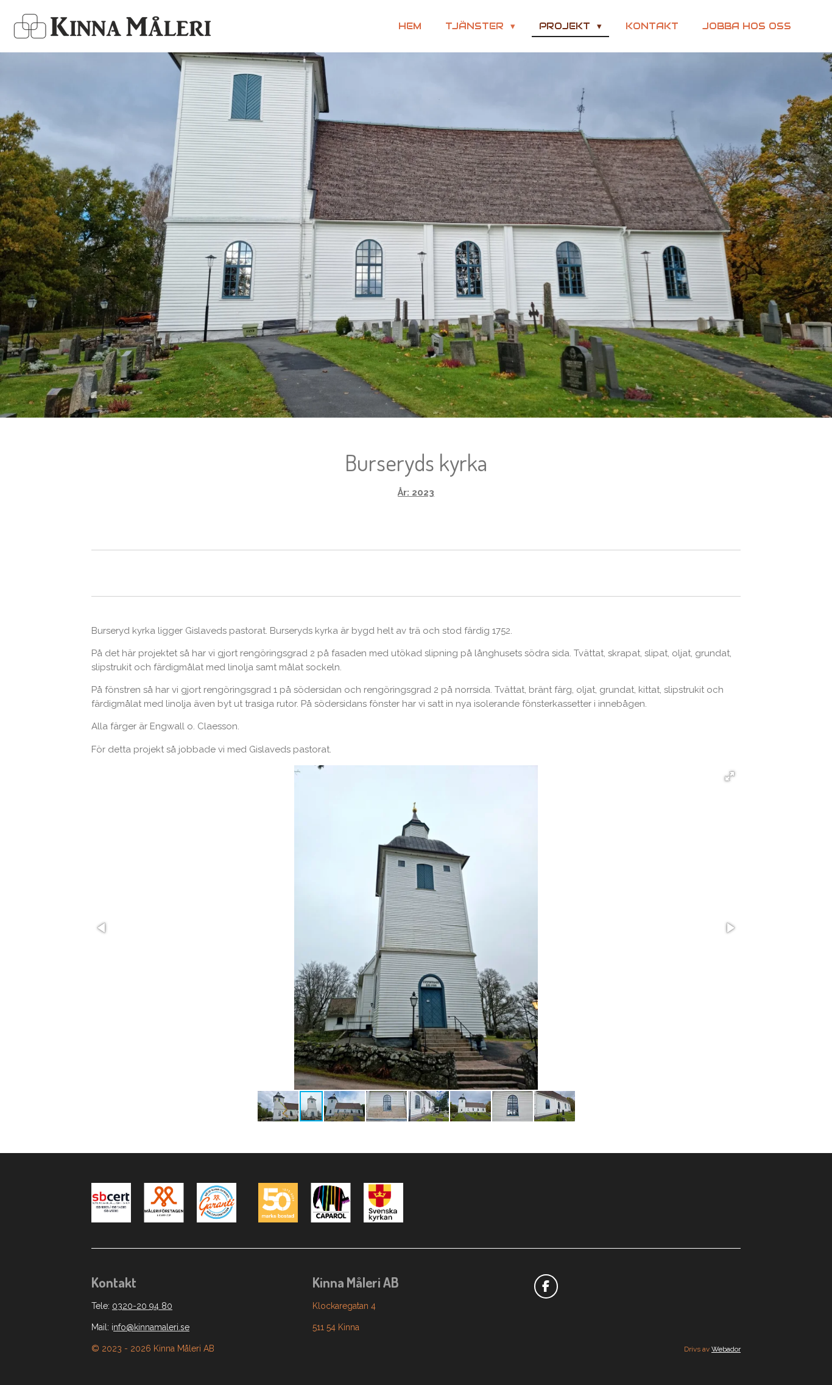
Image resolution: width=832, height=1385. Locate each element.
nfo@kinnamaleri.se (151, 1327)
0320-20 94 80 (142, 1306)
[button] (729, 776)
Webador (726, 1349)
